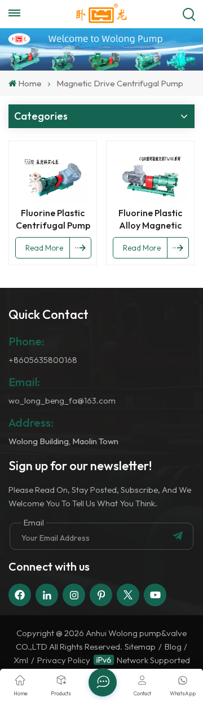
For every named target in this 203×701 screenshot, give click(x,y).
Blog (173, 646)
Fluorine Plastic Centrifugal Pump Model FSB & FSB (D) (53, 219)
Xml (21, 660)
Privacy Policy (63, 660)
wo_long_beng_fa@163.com (62, 400)
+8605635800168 (42, 359)
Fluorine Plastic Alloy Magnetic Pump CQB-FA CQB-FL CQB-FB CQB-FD (150, 219)
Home (30, 83)
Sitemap (140, 646)
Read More (44, 248)
